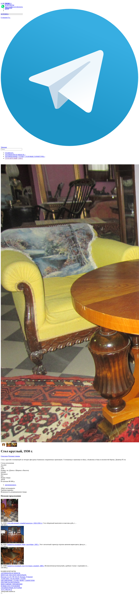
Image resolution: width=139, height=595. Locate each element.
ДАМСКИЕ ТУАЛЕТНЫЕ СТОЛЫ (13, 578)
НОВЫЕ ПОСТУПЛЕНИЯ (10, 586)
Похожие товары (14, 456)
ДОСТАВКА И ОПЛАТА (14, 7)
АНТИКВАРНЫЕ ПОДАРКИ (11, 588)
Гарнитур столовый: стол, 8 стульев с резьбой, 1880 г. (25, 566)
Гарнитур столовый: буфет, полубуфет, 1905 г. (23, 544)
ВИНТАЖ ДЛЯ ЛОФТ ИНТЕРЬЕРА (13, 575)
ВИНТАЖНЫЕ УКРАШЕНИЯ (11, 584)
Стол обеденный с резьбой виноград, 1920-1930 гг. (24, 523)
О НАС (7, 3)
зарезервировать (10, 485)
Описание (4, 456)
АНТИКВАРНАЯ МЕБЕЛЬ (10, 573)
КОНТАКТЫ (9, 5)
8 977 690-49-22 (6, 589)
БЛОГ (7, 9)
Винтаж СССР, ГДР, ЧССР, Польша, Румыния (17, 577)
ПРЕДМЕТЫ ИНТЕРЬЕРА (10, 582)
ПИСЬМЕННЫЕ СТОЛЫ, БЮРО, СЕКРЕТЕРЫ (18, 580)
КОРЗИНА (5, 14)
